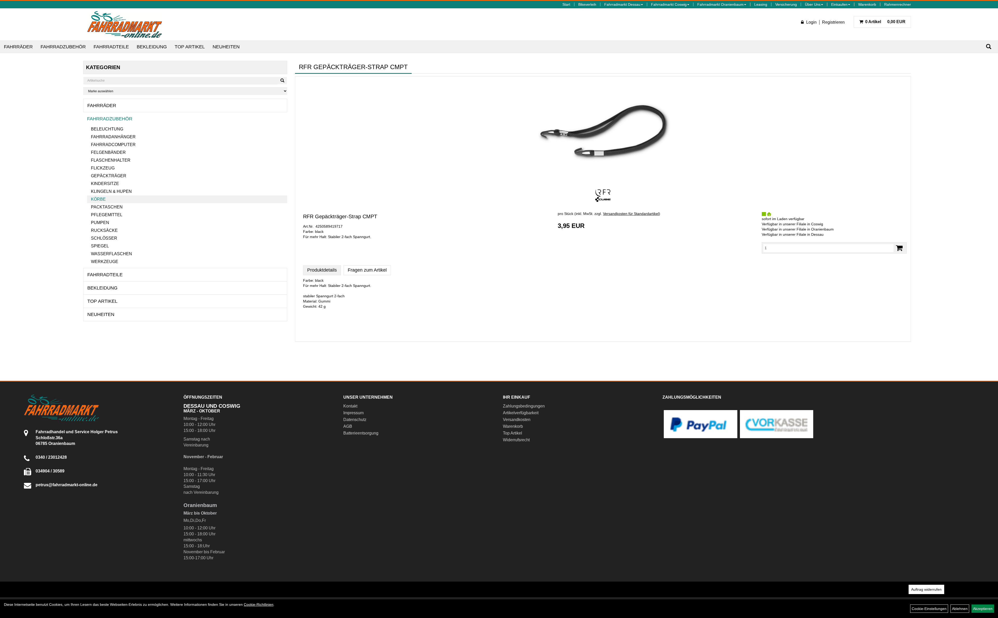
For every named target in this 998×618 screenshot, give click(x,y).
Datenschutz (354, 419)
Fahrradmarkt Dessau (622, 4)
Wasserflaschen (111, 254)
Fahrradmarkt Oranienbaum (720, 4)
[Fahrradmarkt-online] (124, 24)
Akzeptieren (983, 609)
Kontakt (350, 406)
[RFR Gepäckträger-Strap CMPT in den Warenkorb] (899, 248)
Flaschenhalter (110, 160)
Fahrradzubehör (63, 46)
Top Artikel (190, 46)
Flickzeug (103, 168)
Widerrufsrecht (516, 440)
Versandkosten (516, 419)
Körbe (98, 199)
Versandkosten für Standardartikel (631, 214)
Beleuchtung (107, 129)
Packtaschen (107, 207)
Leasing (760, 4)
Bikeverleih (587, 4)
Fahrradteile (111, 46)
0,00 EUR (885, 21)
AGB (347, 426)
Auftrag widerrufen (926, 589)
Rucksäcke (104, 230)
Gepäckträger (108, 176)
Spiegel (100, 246)
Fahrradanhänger (113, 137)
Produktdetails (322, 270)
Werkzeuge (104, 261)
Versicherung (786, 4)
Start (566, 4)
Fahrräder (18, 46)
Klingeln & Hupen (111, 191)
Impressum (353, 413)
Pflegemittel (106, 215)
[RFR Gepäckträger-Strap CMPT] (603, 132)
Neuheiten (226, 46)
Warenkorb (867, 4)
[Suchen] (988, 46)
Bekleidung (152, 46)
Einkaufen (839, 4)
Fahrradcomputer (113, 144)
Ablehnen (960, 609)
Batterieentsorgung (360, 433)
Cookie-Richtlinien (258, 604)
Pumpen (100, 222)
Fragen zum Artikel (367, 270)
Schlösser (104, 238)
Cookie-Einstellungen (929, 609)
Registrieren (833, 22)
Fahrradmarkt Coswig (669, 4)
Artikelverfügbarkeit (521, 413)
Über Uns (812, 4)
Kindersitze (105, 183)
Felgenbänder (108, 152)
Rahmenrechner (897, 4)
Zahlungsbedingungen (524, 406)
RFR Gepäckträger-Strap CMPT (340, 216)
